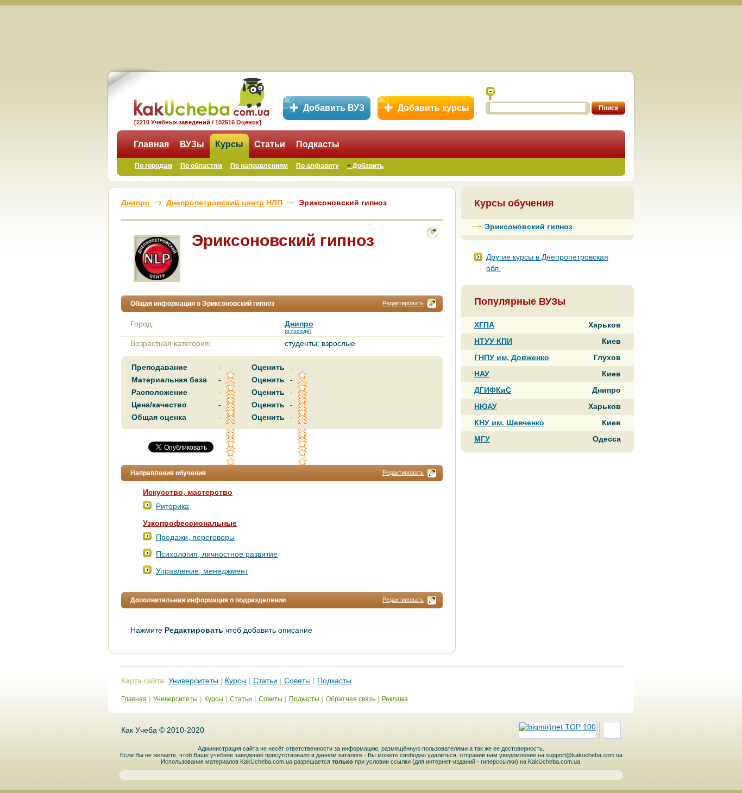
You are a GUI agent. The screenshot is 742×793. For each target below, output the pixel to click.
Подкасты (317, 144)
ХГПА (484, 324)
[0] (231, 443)
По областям (201, 165)
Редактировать (403, 303)
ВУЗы (192, 144)
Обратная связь (350, 699)
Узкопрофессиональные (190, 523)
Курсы (229, 144)
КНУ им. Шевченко (509, 422)
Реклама (395, 699)
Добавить (365, 165)
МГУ (482, 439)
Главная (151, 144)
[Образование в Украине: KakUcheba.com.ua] (201, 95)
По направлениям (259, 165)
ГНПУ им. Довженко (511, 357)
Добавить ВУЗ (333, 107)
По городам (153, 165)
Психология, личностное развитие (217, 554)
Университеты (193, 680)
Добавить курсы (433, 107)
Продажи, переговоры (195, 537)
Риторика (172, 506)
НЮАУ (485, 406)
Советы (297, 680)
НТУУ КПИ (493, 341)
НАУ (481, 373)
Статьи (269, 144)
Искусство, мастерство (187, 492)
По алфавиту (317, 165)
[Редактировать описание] (431, 303)
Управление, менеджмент (202, 571)
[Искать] (490, 93)
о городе (298, 331)
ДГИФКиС (492, 390)
